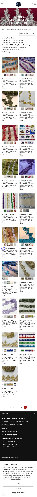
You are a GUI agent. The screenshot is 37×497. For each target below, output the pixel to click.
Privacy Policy (15, 479)
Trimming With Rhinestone (10, 49)
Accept (18, 483)
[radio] (5, 75)
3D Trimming (6, 52)
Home (3, 29)
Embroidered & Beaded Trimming (12, 40)
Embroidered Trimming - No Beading (14, 47)
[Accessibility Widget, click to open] (3, 248)
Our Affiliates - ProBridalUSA (10, 457)
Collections (7, 29)
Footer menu (5, 413)
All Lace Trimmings (8, 38)
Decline (18, 488)
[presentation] (16, 75)
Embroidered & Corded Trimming (12, 42)
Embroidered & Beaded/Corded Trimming (16, 45)
